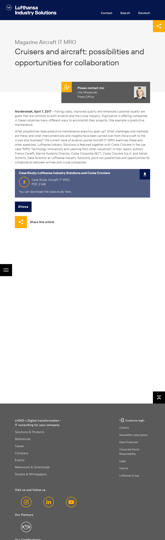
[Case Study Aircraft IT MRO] (144, 175)
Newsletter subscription (133, 435)
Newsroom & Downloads (32, 467)
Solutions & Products (29, 432)
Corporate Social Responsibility (129, 452)
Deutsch (144, 13)
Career (19, 446)
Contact (106, 13)
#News (23, 207)
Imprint (123, 468)
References (22, 439)
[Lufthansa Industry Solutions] (31, 10)
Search (125, 13)
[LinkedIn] (48, 502)
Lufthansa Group (129, 475)
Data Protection (128, 442)
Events (19, 460)
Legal (122, 461)
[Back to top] (159, 397)
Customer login (134, 420)
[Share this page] (159, 26)
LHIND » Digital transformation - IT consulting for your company (38, 422)
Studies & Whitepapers (31, 474)
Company (21, 453)
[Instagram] (26, 502)
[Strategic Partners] (26, 527)
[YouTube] (71, 502)
